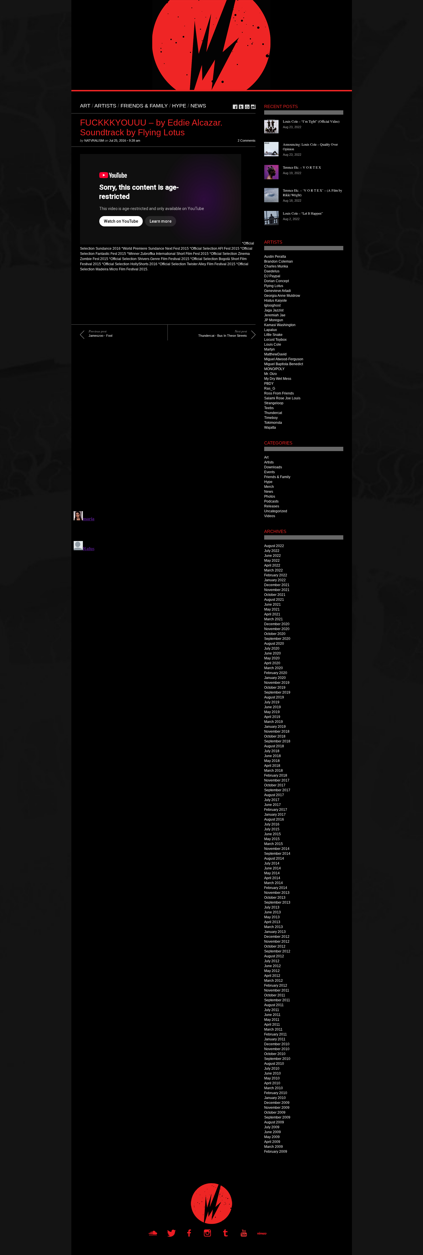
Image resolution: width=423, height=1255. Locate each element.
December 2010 (276, 1044)
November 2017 (276, 780)
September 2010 (277, 1059)
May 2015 (272, 839)
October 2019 (274, 688)
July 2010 (271, 1069)
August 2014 (274, 858)
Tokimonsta (273, 423)
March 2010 (273, 1088)
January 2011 (274, 1039)
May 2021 (272, 609)
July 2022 (271, 551)
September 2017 (277, 790)
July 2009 (271, 1127)
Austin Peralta (275, 257)
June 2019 (272, 707)
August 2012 (274, 956)
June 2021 (272, 605)
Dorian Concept (276, 281)
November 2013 (276, 893)
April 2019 (272, 717)
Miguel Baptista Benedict (283, 364)
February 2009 (275, 1152)
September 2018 (277, 741)
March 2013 (273, 927)
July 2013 (271, 907)
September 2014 (277, 854)
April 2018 (272, 766)
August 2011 (274, 1005)
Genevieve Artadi (277, 291)
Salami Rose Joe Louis (282, 398)
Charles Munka (276, 266)
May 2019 (272, 712)
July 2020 (271, 648)
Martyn (269, 349)
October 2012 (274, 946)
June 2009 (272, 1132)
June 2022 (272, 556)
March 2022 (273, 570)
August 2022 (274, 546)
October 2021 (274, 595)
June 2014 (272, 868)
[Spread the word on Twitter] (241, 107)
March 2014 (273, 883)
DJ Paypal (272, 276)
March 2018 (273, 771)
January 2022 (275, 580)
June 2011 (272, 1015)
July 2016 (271, 824)
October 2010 (274, 1054)
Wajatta (270, 428)
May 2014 (272, 873)
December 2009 (276, 1103)
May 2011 (271, 1020)
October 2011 (274, 995)
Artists (105, 106)
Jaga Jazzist (273, 310)
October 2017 (274, 785)
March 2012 (273, 981)
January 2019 (275, 727)
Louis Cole (272, 344)
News (198, 106)
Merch (269, 487)
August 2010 (274, 1064)
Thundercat (273, 413)
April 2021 (272, 614)
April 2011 (272, 1025)
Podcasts (271, 501)
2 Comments (247, 140)
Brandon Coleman (278, 261)
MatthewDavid (275, 354)
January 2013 (275, 932)
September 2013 (277, 902)
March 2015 (273, 844)
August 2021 (274, 600)
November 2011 (276, 990)
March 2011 (273, 1029)
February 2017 (275, 810)
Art (85, 106)
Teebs (269, 408)
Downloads (273, 467)
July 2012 (271, 961)
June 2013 (272, 912)
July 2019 (271, 702)
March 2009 (273, 1147)
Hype (179, 106)
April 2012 (272, 976)
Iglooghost (272, 305)
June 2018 (272, 756)
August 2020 (274, 644)
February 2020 (275, 673)
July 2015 (271, 829)
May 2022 (272, 561)
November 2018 (276, 731)
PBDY (269, 384)
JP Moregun (273, 320)
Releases (271, 506)
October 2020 (274, 634)
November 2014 (276, 849)
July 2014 (271, 863)
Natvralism (94, 140)
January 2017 (275, 815)
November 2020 (276, 629)
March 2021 (273, 619)
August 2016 (274, 819)
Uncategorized (275, 511)
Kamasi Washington (280, 325)
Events (269, 472)
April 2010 (272, 1083)
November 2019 (276, 683)
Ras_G (269, 388)
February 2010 (275, 1093)
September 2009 (277, 1117)
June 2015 (272, 834)
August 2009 (274, 1122)
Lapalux (270, 330)
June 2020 (272, 653)
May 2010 (272, 1078)
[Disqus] (163, 430)
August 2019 (274, 697)
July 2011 (271, 1010)
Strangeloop (273, 403)
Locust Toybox (275, 340)
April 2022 (272, 565)
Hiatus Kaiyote (275, 301)
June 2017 (272, 805)
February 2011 (275, 1034)
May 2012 (272, 971)
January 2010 (275, 1098)
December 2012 (276, 937)
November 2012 (276, 942)
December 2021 (276, 585)
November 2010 (276, 1049)
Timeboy (271, 418)
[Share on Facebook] (235, 107)
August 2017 (274, 795)
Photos (269, 496)
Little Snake (273, 335)
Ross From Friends (279, 393)
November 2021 (276, 590)
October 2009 (274, 1112)
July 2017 (271, 800)
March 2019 (273, 722)
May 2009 (272, 1137)
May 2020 (272, 658)
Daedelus (271, 271)
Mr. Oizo (270, 374)
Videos (269, 516)
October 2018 (274, 736)
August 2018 (274, 746)
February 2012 (275, 985)
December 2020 (276, 624)
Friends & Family (144, 106)
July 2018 (271, 751)
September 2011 (277, 1000)
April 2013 (272, 922)
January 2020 (275, 678)
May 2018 (272, 761)
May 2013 (272, 917)
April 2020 (272, 663)
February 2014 (275, 888)
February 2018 (275, 775)
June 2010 (272, 1073)
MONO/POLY (274, 369)
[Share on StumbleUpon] (253, 107)
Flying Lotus (273, 286)
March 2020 (273, 668)
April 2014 (272, 878)
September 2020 (277, 639)
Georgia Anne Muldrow (282, 296)
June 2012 (272, 966)
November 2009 (276, 1108)
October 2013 (274, 898)
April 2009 (272, 1142)
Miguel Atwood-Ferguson (283, 359)
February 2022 (275, 575)
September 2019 (277, 692)
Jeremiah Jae (274, 315)
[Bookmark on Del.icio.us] (247, 107)
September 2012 (277, 951)
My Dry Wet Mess (277, 379)
